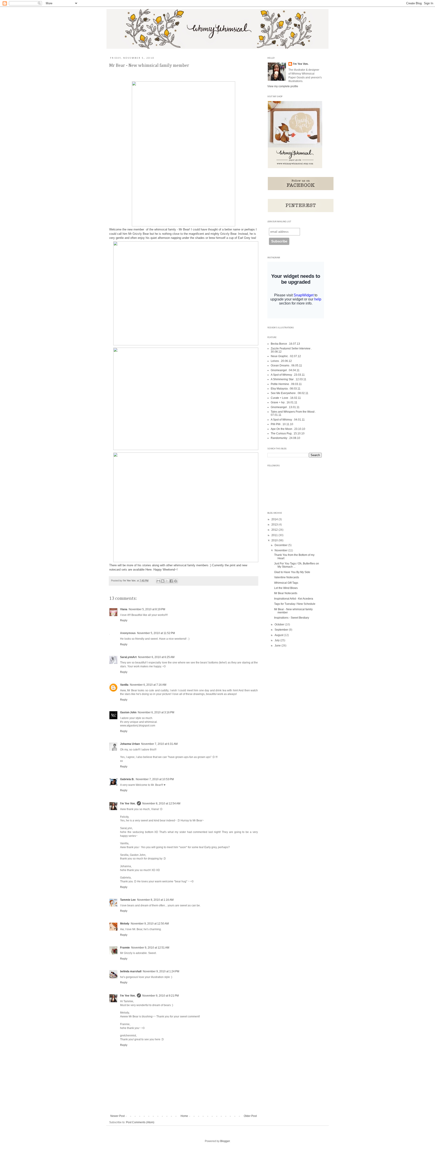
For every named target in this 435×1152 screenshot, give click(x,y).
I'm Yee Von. (130, 580)
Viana (123, 609)
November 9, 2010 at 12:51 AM (150, 947)
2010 (274, 540)
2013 (274, 524)
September (282, 629)
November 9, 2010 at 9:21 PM (160, 995)
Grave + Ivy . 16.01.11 (284, 402)
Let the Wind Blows (286, 588)
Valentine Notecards (286, 577)
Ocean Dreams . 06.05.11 (286, 365)
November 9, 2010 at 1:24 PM (161, 971)
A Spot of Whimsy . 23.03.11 (288, 374)
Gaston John (128, 712)
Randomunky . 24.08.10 (285, 438)
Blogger (225, 1141)
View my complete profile (282, 86)
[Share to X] (167, 581)
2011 (274, 535)
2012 (274, 529)
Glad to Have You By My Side (292, 572)
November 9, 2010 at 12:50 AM (150, 923)
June (278, 645)
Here (148, 569)
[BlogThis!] (162, 581)
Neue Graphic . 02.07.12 (286, 356)
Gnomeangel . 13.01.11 (285, 407)
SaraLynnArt (128, 657)
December (281, 545)
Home (184, 1116)
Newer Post (117, 1116)
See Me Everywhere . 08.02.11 (289, 393)
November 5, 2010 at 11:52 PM (156, 633)
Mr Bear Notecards (285, 593)
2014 (274, 519)
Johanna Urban (130, 743)
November (281, 550)
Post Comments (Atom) (140, 1122)
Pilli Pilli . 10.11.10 (282, 424)
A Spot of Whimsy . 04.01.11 (288, 419)
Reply (123, 620)
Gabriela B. (127, 779)
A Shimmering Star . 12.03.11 (288, 379)
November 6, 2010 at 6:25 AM (156, 657)
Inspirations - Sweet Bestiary (291, 617)
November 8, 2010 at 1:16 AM (155, 899)
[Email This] (158, 581)
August (279, 635)
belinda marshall (130, 971)
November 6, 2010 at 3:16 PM (156, 712)
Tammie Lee (128, 899)
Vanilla (124, 684)
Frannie (125, 947)
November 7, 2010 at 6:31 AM (159, 743)
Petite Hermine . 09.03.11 (286, 384)
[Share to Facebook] (171, 581)
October (280, 624)
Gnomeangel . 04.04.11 (285, 370)
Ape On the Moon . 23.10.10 (288, 429)
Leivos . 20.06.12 (281, 361)
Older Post (250, 1116)
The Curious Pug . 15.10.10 (287, 433)
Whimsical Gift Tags (286, 582)
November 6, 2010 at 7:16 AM (148, 684)
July (277, 640)
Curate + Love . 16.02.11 (286, 397)
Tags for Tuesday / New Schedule (294, 603)
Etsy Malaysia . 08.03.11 (285, 388)
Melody (124, 923)
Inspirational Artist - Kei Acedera (293, 598)
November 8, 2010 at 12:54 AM (161, 803)
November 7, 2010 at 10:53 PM (155, 779)
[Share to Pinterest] (175, 581)
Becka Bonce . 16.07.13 (285, 343)
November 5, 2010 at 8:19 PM (147, 609)
